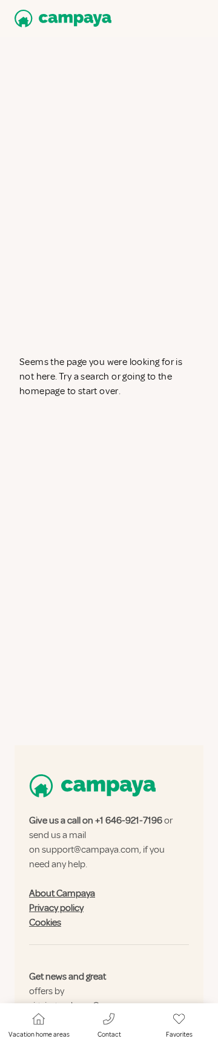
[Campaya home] (60, 18)
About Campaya (62, 893)
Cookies (45, 922)
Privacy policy (56, 908)
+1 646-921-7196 (128, 820)
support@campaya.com (90, 850)
